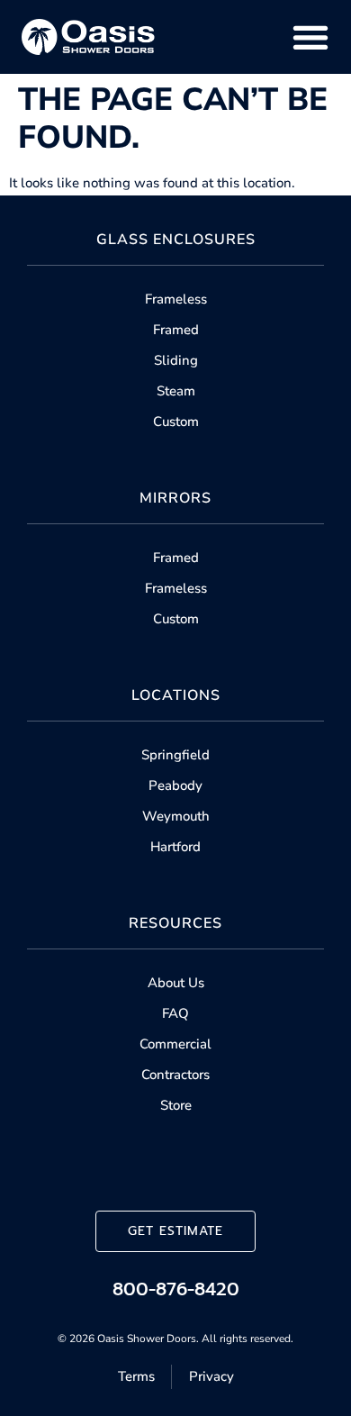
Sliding (176, 360)
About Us (176, 983)
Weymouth (176, 816)
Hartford (175, 847)
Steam (176, 391)
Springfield (175, 755)
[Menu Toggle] (310, 37)
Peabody (175, 785)
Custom (176, 422)
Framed (176, 330)
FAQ (175, 1013)
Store (176, 1105)
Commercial (176, 1044)
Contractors (175, 1075)
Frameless (176, 299)
